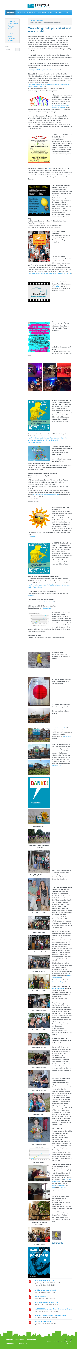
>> (17, 50)
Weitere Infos (32, 537)
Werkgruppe (67, 736)
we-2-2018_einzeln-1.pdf (43, 1321)
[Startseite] (38, 6)
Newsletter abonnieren (15, 1340)
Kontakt (66, 12)
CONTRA (62, 1188)
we (49, 168)
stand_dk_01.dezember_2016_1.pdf (46, 1302)
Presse (50, 12)
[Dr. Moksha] (35, 383)
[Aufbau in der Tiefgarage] (35, 369)
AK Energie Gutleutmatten (61, 1180)
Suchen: (7, 46)
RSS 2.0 (68, 1343)
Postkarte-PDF (56, 765)
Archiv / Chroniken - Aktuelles (11, 38)
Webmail (68, 1342)
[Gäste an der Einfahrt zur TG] (50, 369)
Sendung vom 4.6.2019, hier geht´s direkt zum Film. (44, 70)
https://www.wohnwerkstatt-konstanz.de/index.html (60, 106)
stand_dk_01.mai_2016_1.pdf (44, 1280)
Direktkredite (42, 12)
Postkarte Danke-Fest (42, 1296)
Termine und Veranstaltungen (13, 22)
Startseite (32, 20)
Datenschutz (23, 1343)
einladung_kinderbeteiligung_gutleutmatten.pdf (50, 1315)
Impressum (10, 1343)
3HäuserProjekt (49, 602)
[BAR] (50, 383)
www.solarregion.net (58, 1186)
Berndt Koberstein (58, 988)
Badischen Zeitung (57, 982)
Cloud (61, 1342)
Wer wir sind (21, 12)
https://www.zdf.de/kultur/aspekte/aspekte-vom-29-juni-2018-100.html (49, 273)
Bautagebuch (31, 12)
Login (55, 1342)
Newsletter (58, 12)
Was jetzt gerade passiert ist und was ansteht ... (11, 30)
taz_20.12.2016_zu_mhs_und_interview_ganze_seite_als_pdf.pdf (56, 1309)
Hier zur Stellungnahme (62, 977)
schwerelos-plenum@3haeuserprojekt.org (46, 495)
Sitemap (49, 1342)
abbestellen (31, 1340)
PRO (53, 1188)
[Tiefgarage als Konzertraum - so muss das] (64, 369)
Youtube (56, 286)
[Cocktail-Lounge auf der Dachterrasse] (64, 383)
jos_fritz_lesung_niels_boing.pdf (45, 1290)
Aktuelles (10, 13)
